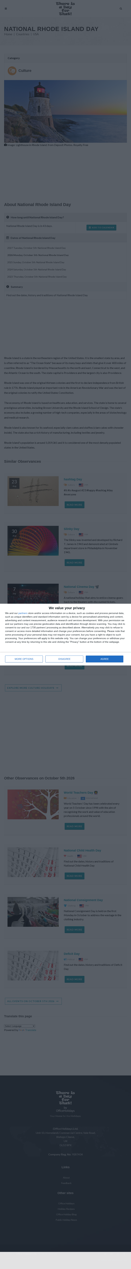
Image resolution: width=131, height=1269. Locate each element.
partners (22, 613)
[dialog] (65, 634)
